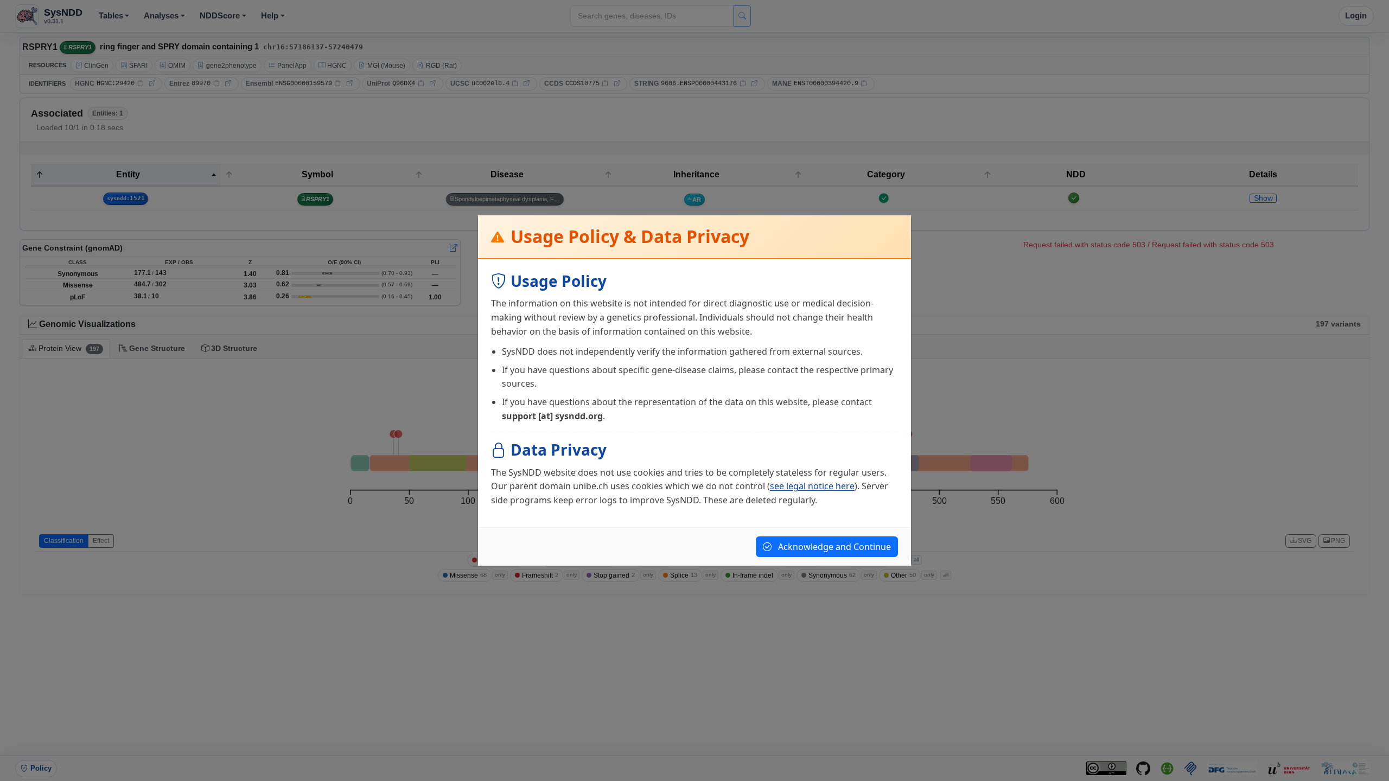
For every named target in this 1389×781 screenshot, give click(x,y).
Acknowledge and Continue (833, 547)
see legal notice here (812, 486)
